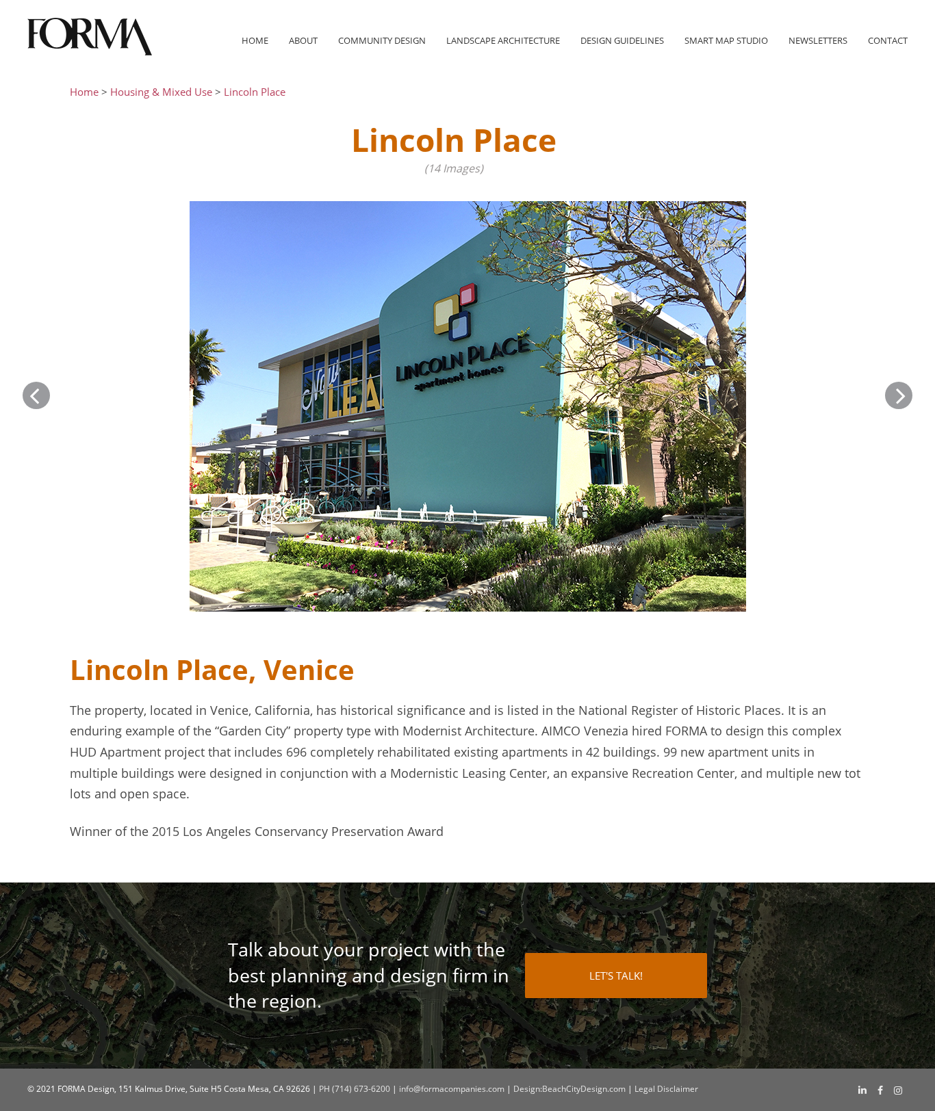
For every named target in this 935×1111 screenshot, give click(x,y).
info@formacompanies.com (451, 1089)
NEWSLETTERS (818, 41)
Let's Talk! (616, 975)
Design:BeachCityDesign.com (569, 1089)
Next (898, 395)
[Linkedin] (862, 1090)
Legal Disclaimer (666, 1089)
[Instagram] (898, 1090)
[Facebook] (880, 1090)
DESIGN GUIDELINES (622, 41)
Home (255, 41)
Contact (888, 41)
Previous (36, 395)
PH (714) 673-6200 (354, 1089)
